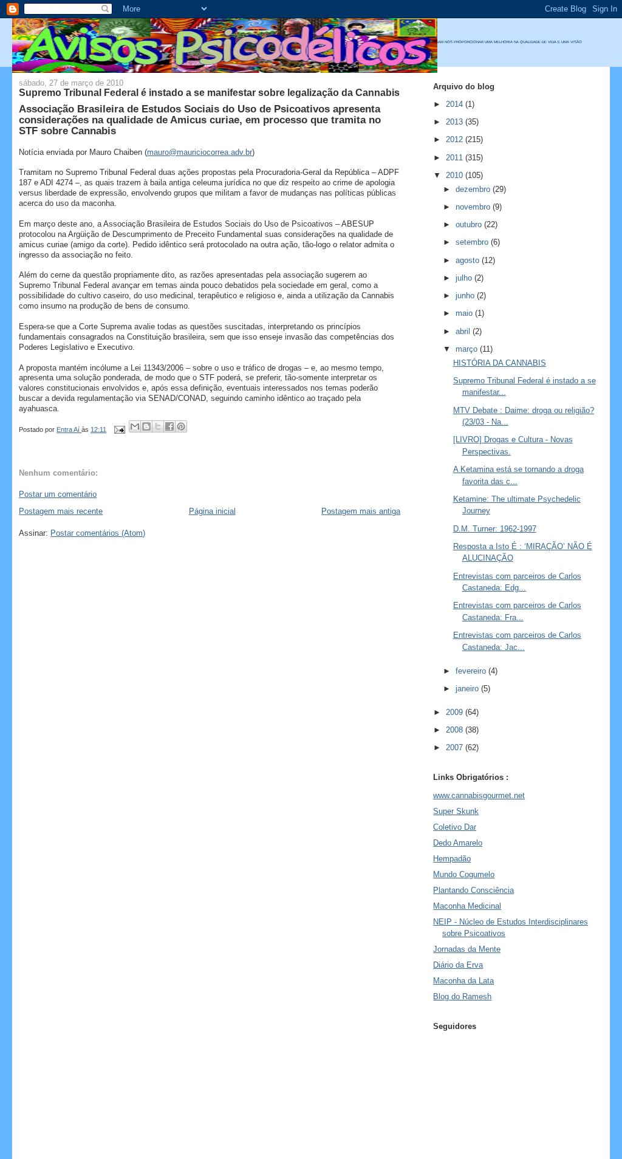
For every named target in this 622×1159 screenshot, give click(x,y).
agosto (469, 260)
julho (465, 277)
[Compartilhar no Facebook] (169, 426)
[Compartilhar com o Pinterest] (181, 426)
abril (464, 331)
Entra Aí (68, 429)
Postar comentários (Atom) (97, 533)
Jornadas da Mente (467, 949)
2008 (455, 729)
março (468, 349)
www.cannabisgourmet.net (479, 795)
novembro (474, 206)
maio (465, 313)
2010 (455, 175)
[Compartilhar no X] (158, 426)
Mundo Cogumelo (463, 874)
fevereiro (472, 670)
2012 (455, 139)
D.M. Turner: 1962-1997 (494, 528)
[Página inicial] (224, 70)
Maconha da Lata (463, 980)
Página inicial (212, 511)
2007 (455, 747)
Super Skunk (456, 811)
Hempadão (452, 858)
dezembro (474, 189)
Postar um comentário (58, 494)
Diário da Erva (458, 964)
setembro (473, 242)
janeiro (468, 688)
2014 (455, 104)
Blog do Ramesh (462, 996)
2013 (455, 121)
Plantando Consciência (473, 890)
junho (466, 295)
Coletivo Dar (454, 827)
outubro (470, 224)
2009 (455, 712)
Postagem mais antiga (360, 511)
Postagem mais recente (61, 511)
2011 (455, 157)
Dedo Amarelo (457, 842)
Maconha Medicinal (467, 906)
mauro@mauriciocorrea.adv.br (199, 152)
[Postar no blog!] (146, 426)
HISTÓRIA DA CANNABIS (499, 363)
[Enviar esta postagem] (118, 429)
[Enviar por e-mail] (135, 426)
